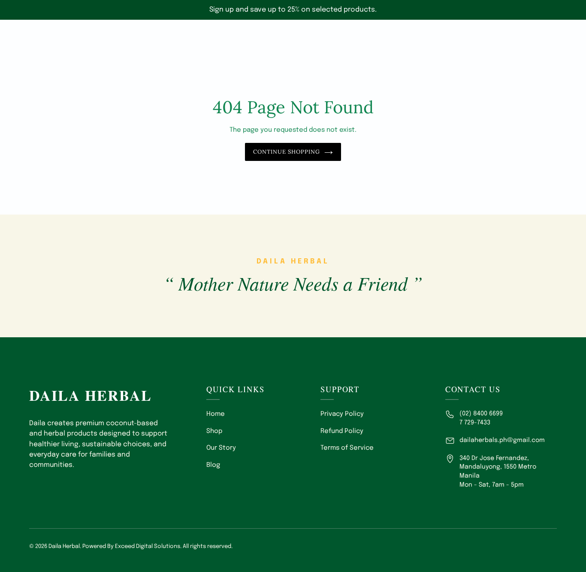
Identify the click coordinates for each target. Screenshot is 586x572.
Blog (213, 465)
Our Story (221, 448)
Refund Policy (341, 431)
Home (215, 414)
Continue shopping (286, 151)
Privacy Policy (342, 414)
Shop (214, 431)
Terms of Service (347, 448)
